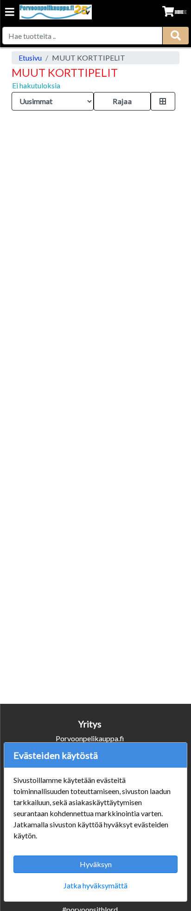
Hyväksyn (96, 864)
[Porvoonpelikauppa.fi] (55, 12)
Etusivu (30, 57)
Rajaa (122, 101)
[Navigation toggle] (9, 12)
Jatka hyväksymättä (95, 885)
